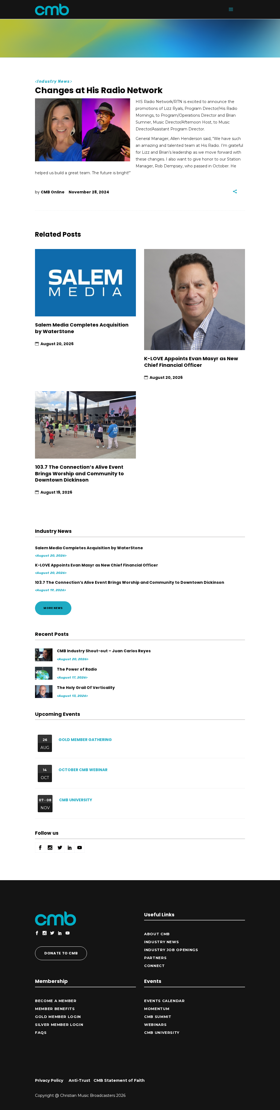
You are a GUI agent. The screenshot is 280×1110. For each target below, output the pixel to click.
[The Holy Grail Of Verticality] (44, 691)
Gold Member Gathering (85, 739)
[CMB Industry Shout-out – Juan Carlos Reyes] (44, 654)
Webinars (155, 1024)
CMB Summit (157, 1016)
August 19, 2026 (56, 492)
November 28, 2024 (89, 192)
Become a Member (56, 1001)
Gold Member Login (58, 1016)
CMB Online (53, 192)
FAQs (41, 1032)
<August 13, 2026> (72, 696)
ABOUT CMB (157, 934)
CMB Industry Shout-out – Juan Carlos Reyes (104, 651)
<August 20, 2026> (50, 555)
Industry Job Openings (171, 950)
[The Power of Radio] (44, 673)
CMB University (75, 800)
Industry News (53, 81)
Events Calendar (164, 1001)
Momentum (156, 1008)
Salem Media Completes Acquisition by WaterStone (82, 327)
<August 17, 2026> (72, 677)
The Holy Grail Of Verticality (86, 687)
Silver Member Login (59, 1024)
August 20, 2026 (57, 344)
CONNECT (154, 965)
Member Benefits (55, 1008)
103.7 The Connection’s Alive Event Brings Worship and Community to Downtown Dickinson (79, 473)
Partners (155, 957)
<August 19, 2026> (50, 590)
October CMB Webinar (83, 770)
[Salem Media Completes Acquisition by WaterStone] (85, 282)
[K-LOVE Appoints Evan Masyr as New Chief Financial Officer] (194, 299)
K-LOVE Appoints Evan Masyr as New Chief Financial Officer (191, 361)
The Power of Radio (77, 669)
